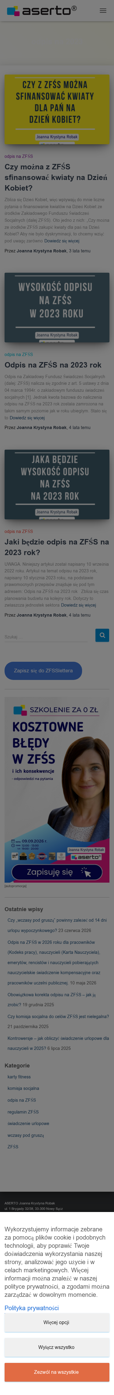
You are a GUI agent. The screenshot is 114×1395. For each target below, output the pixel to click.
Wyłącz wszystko (56, 1347)
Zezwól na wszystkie (56, 1372)
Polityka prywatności (32, 1308)
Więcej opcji (56, 1322)
